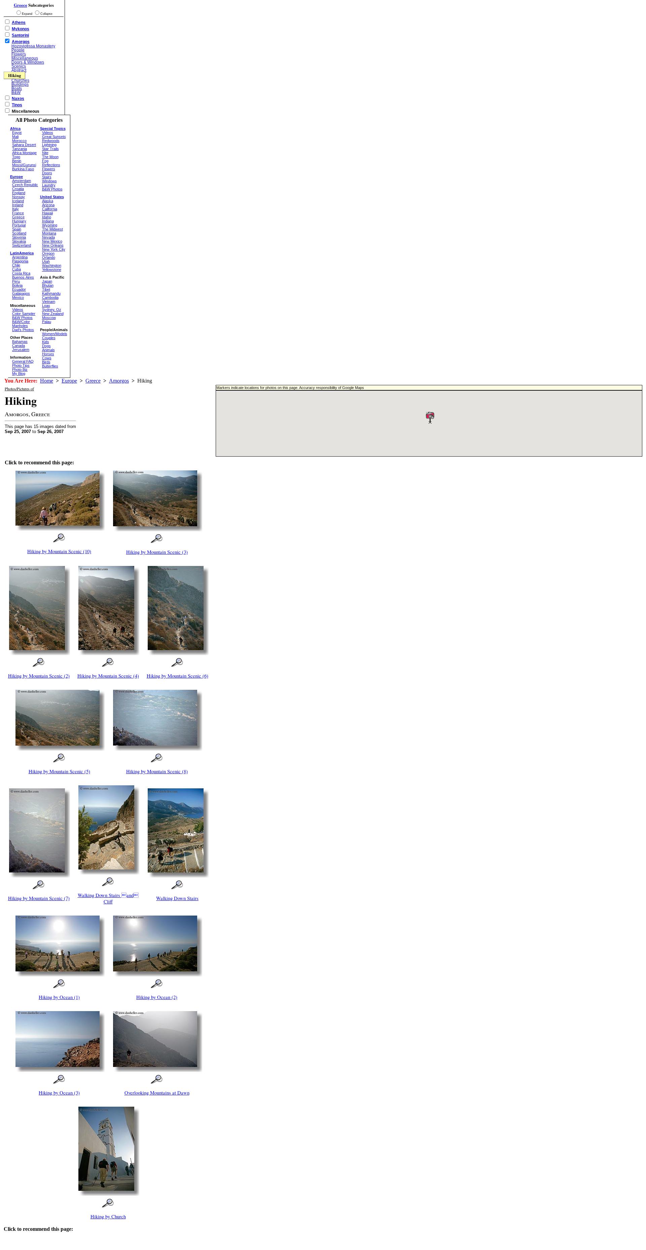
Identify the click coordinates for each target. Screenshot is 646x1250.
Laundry (49, 185)
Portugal (19, 225)
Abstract (18, 70)
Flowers (18, 54)
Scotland (19, 233)
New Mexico (52, 241)
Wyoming (49, 225)
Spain (16, 229)
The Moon (50, 157)
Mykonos (20, 29)
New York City (53, 249)
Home (46, 381)
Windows (49, 181)
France (18, 213)
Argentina (20, 257)
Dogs (46, 346)
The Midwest (52, 229)
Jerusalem (20, 350)
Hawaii (47, 213)
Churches (20, 80)
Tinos (17, 105)
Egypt (17, 133)
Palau (46, 322)
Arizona (48, 205)
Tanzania (19, 149)
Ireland (17, 205)
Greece (20, 5)
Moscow (49, 318)
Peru (16, 281)
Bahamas (20, 342)
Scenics (18, 66)
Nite (45, 153)
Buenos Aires (23, 277)
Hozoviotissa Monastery (33, 46)
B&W (16, 93)
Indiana (48, 221)
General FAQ (23, 361)
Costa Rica (21, 273)
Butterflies (50, 366)
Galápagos (21, 293)
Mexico (18, 297)
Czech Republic (25, 185)
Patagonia (20, 261)
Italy (15, 209)
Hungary (19, 221)
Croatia (18, 189)
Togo (16, 157)
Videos (17, 310)
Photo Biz (20, 369)
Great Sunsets (54, 137)
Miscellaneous (24, 58)
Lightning (49, 145)
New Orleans (53, 245)
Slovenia (19, 237)
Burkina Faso (23, 169)
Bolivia (17, 285)
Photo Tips (21, 365)
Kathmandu (51, 293)
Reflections (51, 165)
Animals (48, 350)
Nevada (48, 237)
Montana (49, 233)
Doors (47, 173)
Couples (49, 338)
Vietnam (48, 301)
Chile (16, 265)
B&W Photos (22, 318)
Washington (51, 265)
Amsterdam (21, 181)
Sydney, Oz (51, 310)
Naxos (18, 99)
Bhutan (47, 285)
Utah (46, 261)
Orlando (48, 257)
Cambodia (50, 297)
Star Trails (50, 149)
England (18, 193)
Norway (18, 197)
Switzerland (21, 245)
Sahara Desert (24, 145)
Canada (18, 346)
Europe (69, 381)
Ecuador (19, 289)
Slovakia (19, 241)
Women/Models (54, 334)
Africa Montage (24, 153)
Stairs (46, 177)
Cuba (16, 269)
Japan (47, 281)
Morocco (19, 141)
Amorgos (21, 42)
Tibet (46, 289)
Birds (46, 362)
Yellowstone (51, 269)
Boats (16, 88)
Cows (46, 358)
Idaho (46, 217)
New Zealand (53, 314)
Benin (16, 161)
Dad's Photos (23, 330)
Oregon (48, 253)
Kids (45, 342)
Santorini (20, 35)
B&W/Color (21, 322)
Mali (15, 137)
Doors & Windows (27, 62)
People (18, 50)
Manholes (20, 326)
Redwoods (51, 141)
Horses (48, 354)
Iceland (18, 201)
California (49, 209)
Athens (19, 23)
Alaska (47, 201)
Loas (46, 305)
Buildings (20, 84)
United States (52, 197)
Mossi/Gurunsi (24, 165)
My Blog (18, 373)
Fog (45, 161)
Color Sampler (23, 314)
